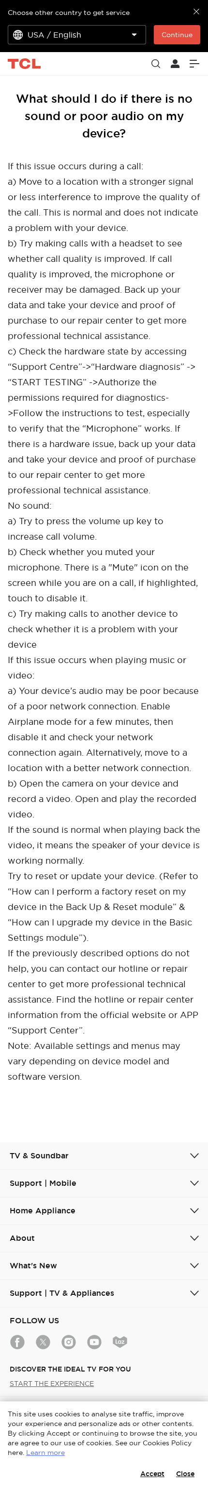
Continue (177, 34)
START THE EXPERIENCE (52, 1383)
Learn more (45, 1452)
